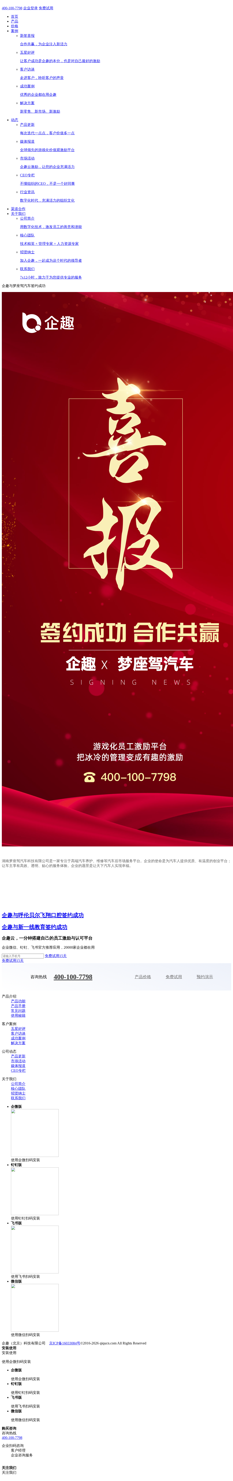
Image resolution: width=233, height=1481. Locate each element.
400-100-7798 (12, 8)
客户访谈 (18, 1033)
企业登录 (30, 8)
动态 (14, 120)
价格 (14, 26)
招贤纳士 (18, 1093)
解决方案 (18, 1043)
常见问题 (18, 1011)
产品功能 (18, 1001)
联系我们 (18, 1098)
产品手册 (18, 1006)
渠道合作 (18, 209)
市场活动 (18, 1061)
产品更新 (18, 1056)
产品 (14, 21)
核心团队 (18, 1088)
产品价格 (143, 977)
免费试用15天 (56, 956)
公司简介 (18, 1084)
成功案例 (18, 1038)
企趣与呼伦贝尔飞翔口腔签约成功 (43, 915)
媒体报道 (18, 1066)
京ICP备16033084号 (64, 1343)
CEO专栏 (18, 1070)
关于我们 (18, 214)
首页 (14, 16)
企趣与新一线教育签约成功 (34, 927)
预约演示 (205, 977)
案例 (14, 31)
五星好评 (18, 1029)
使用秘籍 (18, 1015)
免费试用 (46, 8)
